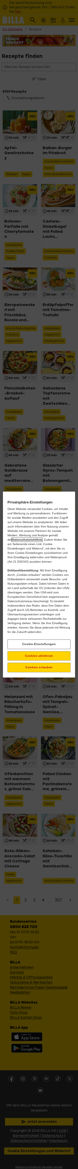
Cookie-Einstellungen (39, 644)
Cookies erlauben (39, 667)
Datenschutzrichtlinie (27, 539)
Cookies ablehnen (39, 655)
